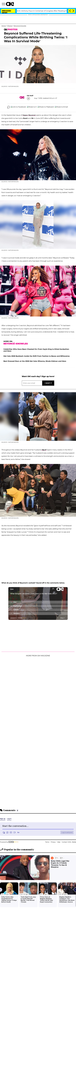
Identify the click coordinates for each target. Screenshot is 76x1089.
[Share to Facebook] (18, 107)
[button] (3, 4)
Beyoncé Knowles (20, 26)
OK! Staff (30, 95)
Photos (9, 26)
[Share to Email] (61, 107)
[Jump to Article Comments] (8, 107)
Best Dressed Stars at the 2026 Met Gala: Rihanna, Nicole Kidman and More (34, 361)
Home (3, 26)
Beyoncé (32, 115)
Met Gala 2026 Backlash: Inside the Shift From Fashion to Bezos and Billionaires (36, 356)
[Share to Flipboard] (46, 107)
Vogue (25, 115)
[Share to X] (32, 107)
